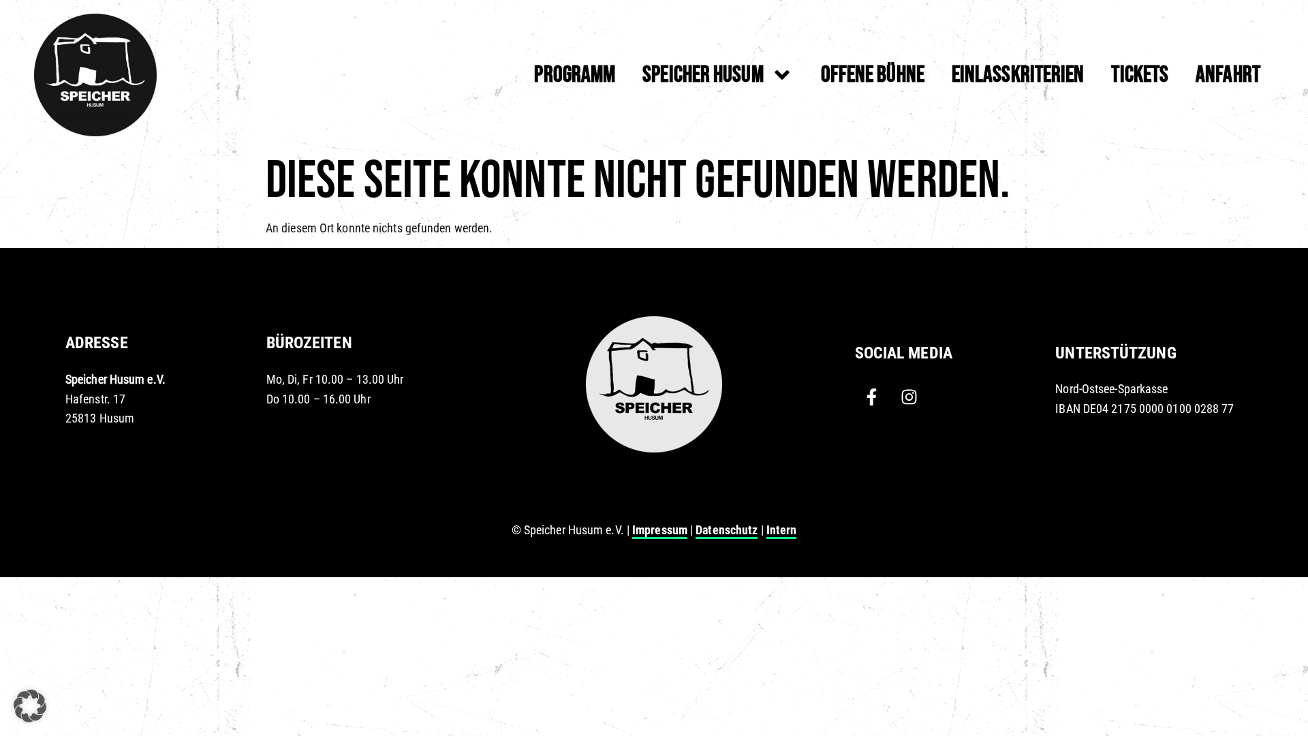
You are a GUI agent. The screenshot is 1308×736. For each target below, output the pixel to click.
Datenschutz (727, 530)
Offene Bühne (872, 75)
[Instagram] (909, 397)
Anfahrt (1228, 75)
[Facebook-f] (872, 397)
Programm (574, 75)
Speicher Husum (702, 75)
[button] (30, 706)
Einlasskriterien (1018, 75)
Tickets (1139, 75)
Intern (781, 530)
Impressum (659, 530)
